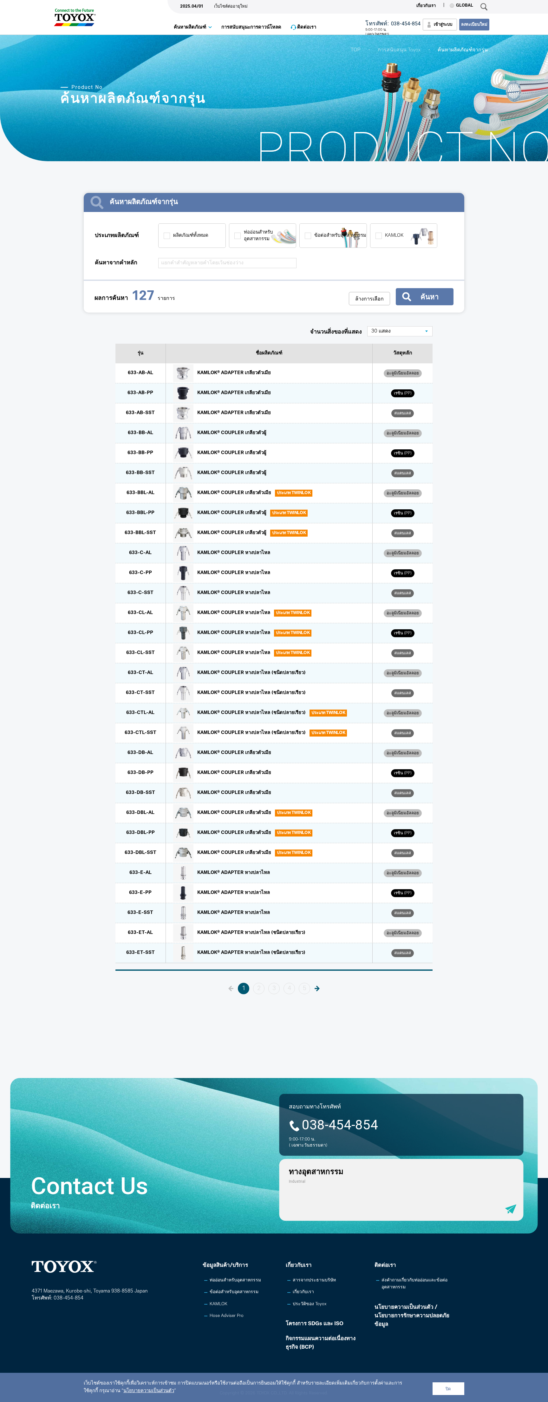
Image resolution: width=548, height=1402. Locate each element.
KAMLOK (394, 235)
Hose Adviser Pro (227, 1315)
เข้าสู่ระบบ (443, 25)
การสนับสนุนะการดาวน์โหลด (251, 27)
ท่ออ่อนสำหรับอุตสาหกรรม (258, 235)
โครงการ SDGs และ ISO (314, 1323)
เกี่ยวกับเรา (426, 6)
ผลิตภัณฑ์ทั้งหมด (190, 235)
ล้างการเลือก (369, 298)
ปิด (448, 1388)
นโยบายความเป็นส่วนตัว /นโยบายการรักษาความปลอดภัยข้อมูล (412, 1316)
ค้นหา (430, 297)
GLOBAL (464, 5)
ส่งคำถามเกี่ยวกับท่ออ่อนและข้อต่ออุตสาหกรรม (414, 1284)
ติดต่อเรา (306, 27)
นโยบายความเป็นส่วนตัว (148, 1391)
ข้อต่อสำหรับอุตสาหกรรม (340, 235)
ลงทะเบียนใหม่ (474, 25)
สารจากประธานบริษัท (314, 1280)
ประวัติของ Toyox (309, 1304)
